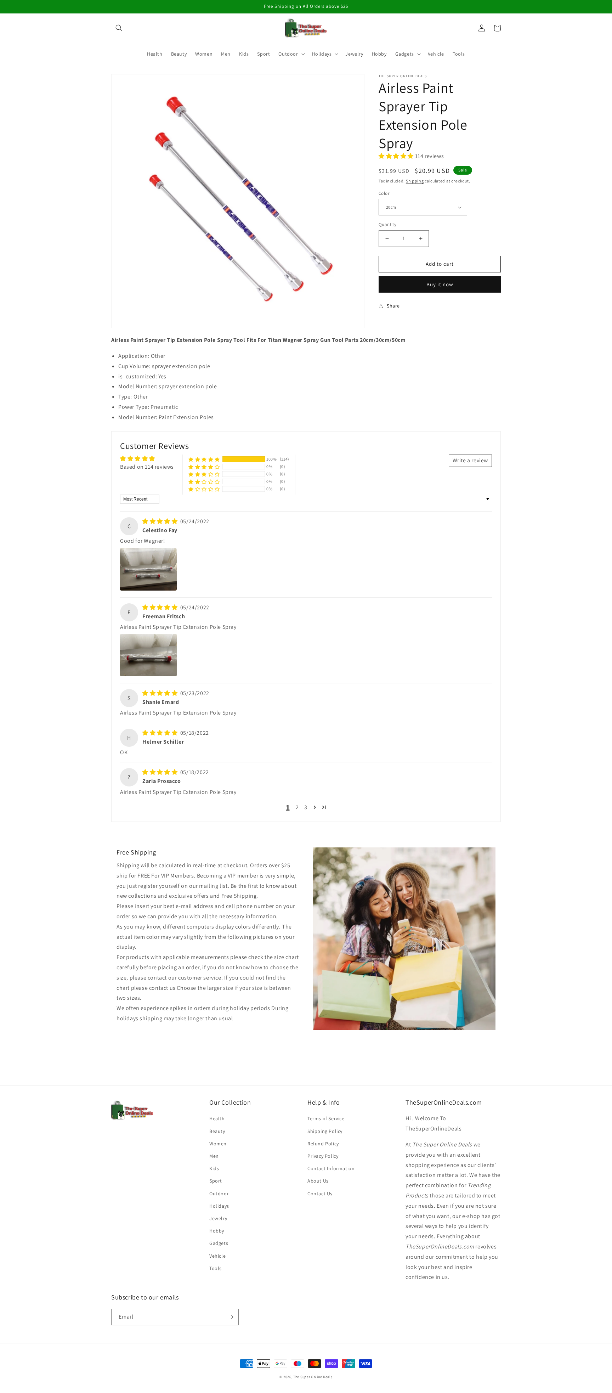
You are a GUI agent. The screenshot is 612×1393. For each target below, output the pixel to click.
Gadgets (218, 1243)
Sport (215, 1181)
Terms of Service (326, 1118)
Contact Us (320, 1193)
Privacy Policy (322, 1156)
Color (384, 193)
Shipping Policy (324, 1131)
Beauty (217, 1131)
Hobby (216, 1231)
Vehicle (217, 1256)
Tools (215, 1268)
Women (218, 1143)
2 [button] (297, 807)
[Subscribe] (230, 1317)
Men (214, 1156)
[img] (160, 521)
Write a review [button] (470, 460)
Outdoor (219, 1193)
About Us (318, 1181)
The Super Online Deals (312, 1377)
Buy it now (439, 284)
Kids (214, 1168)
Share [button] (393, 306)
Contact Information (331, 1168)
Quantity (387, 224)
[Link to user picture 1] (148, 569)
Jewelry (218, 1218)
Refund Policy (323, 1143)
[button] (119, 28)
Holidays (219, 1206)
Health (217, 1118)
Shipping (415, 181)
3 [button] (305, 807)
